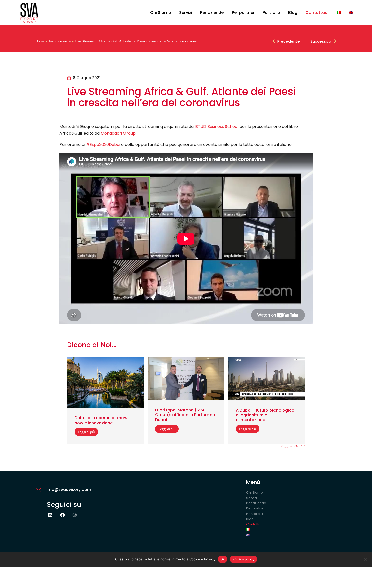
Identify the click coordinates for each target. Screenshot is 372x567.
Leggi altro (289, 446)
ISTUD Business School (216, 127)
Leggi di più (86, 432)
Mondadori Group (118, 133)
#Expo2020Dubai (103, 145)
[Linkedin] (50, 515)
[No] (365, 559)
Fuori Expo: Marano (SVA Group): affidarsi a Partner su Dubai (185, 415)
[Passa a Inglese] (351, 12)
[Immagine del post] (105, 382)
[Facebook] (62, 515)
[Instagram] (74, 515)
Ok (222, 559)
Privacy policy (243, 559)
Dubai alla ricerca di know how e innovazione (101, 420)
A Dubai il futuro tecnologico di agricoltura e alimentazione (265, 415)
